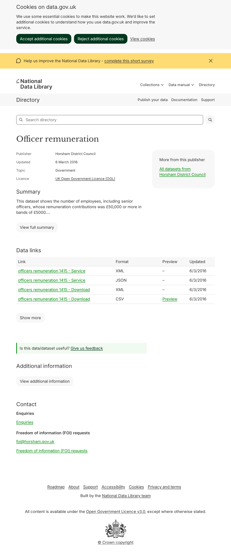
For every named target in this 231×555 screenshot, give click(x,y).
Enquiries (24, 422)
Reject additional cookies (101, 38)
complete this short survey (129, 60)
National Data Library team (126, 495)
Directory (207, 85)
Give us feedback (87, 348)
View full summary (37, 227)
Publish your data (153, 100)
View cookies (142, 38)
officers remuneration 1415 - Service (51, 270)
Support (208, 100)
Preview (169, 299)
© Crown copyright (115, 542)
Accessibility (113, 486)
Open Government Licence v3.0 (115, 511)
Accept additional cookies (44, 38)
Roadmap (56, 486)
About (73, 486)
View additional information (45, 381)
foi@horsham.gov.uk (35, 441)
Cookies (136, 486)
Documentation (184, 100)
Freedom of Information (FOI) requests (52, 450)
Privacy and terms (164, 486)
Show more (30, 317)
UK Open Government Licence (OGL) (85, 179)
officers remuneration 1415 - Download (54, 289)
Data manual (179, 85)
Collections (150, 85)
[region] (115, 280)
